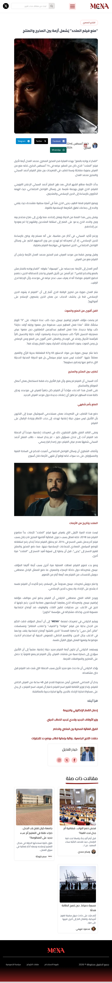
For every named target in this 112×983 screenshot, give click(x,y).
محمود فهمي (83, 929)
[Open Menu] (72, 6)
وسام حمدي (84, 851)
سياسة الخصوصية (13, 964)
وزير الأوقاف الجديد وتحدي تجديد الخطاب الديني (72, 719)
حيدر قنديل (69, 749)
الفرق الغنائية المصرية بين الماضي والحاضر (75, 729)
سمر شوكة (41, 856)
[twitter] (6, 6)
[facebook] (74, 760)
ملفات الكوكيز (33, 964)
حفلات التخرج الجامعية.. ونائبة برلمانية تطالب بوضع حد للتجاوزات (65, 738)
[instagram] (59, 760)
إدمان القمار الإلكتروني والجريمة (80, 710)
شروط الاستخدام (52, 964)
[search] (52, 6)
